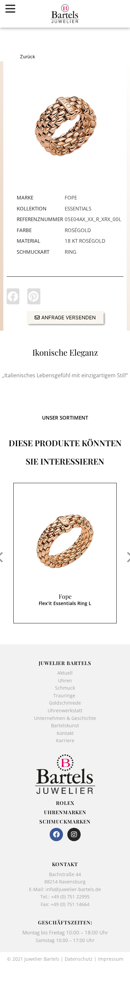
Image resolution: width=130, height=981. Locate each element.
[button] (13, 296)
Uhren (65, 680)
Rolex (65, 803)
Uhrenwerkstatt (65, 710)
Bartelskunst (65, 725)
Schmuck (65, 688)
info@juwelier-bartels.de (73, 889)
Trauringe (65, 695)
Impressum (110, 959)
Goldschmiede (65, 703)
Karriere (65, 740)
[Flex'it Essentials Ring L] (65, 127)
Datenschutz (79, 959)
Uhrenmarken (65, 812)
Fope (65, 596)
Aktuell (65, 673)
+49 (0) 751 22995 (70, 896)
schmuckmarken (65, 821)
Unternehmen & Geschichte (65, 718)
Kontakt (65, 733)
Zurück (27, 56)
